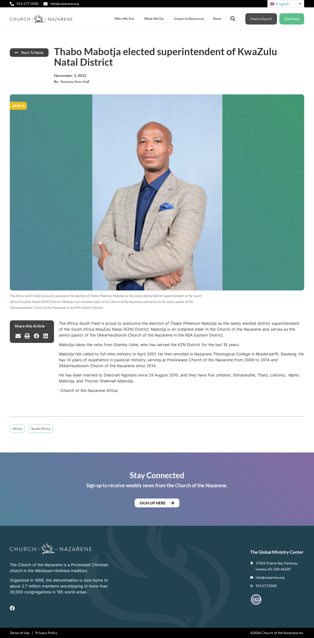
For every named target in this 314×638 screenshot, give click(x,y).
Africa (17, 428)
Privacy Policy (46, 633)
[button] (18, 336)
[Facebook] (12, 608)
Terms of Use (19, 633)
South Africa (40, 428)
